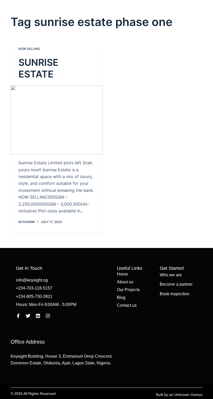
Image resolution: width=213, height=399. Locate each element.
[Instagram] (47, 315)
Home (122, 274)
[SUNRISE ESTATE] (57, 119)
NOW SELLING (29, 49)
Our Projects (128, 289)
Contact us (127, 305)
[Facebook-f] (18, 315)
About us (125, 282)
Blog (121, 297)
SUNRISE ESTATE (38, 68)
